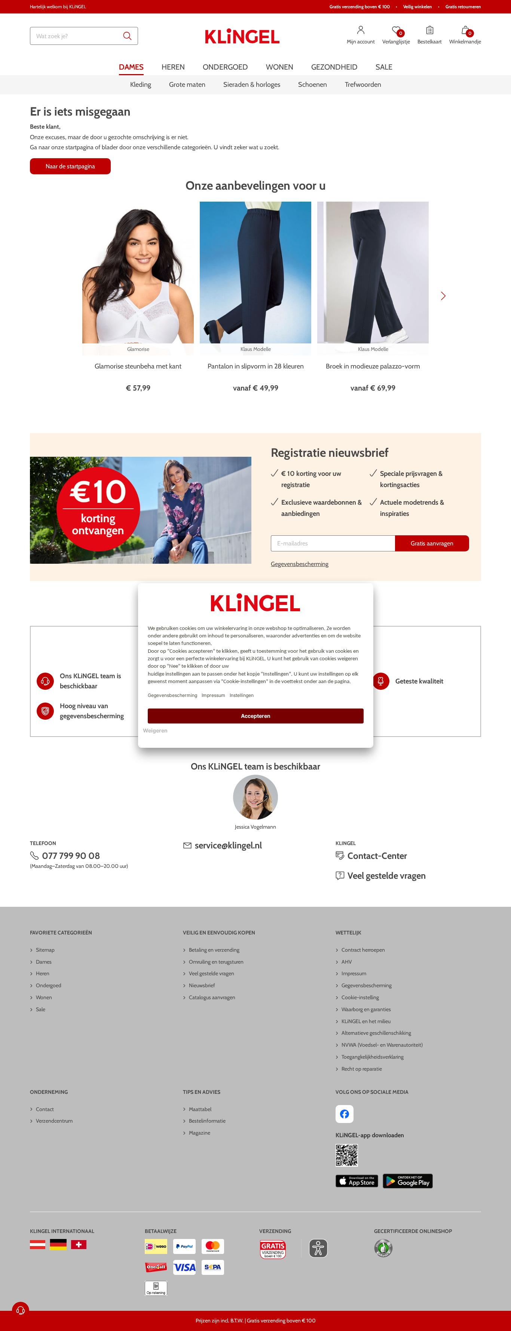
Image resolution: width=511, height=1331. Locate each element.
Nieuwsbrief (202, 985)
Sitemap (45, 949)
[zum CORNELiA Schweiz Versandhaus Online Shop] (78, 1244)
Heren (42, 973)
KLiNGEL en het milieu (366, 1021)
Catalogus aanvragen (212, 997)
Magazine (199, 1132)
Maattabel (200, 1109)
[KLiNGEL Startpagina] (242, 35)
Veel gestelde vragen (387, 875)
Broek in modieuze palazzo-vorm (373, 366)
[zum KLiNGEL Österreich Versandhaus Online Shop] (37, 1244)
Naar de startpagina (70, 166)
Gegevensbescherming (299, 563)
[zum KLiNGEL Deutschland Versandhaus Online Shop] (58, 1244)
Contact (45, 1109)
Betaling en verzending (214, 949)
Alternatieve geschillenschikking (376, 1032)
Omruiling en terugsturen (216, 961)
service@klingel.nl (228, 845)
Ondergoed (48, 985)
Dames (44, 961)
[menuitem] (131, 66)
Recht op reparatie (362, 1068)
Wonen (44, 997)
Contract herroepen (363, 949)
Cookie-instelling (360, 997)
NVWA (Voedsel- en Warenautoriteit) (382, 1044)
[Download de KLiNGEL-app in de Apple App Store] (357, 1181)
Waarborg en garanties (366, 1009)
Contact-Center (377, 855)
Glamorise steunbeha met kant (138, 366)
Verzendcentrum (54, 1120)
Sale (40, 1009)
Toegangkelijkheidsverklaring (373, 1056)
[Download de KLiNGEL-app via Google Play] (408, 1181)
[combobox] (84, 36)
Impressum (354, 973)
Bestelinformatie (207, 1120)
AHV (347, 961)
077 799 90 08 (71, 855)
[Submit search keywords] (127, 36)
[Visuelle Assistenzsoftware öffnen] (314, 1248)
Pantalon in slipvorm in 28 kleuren (256, 366)
